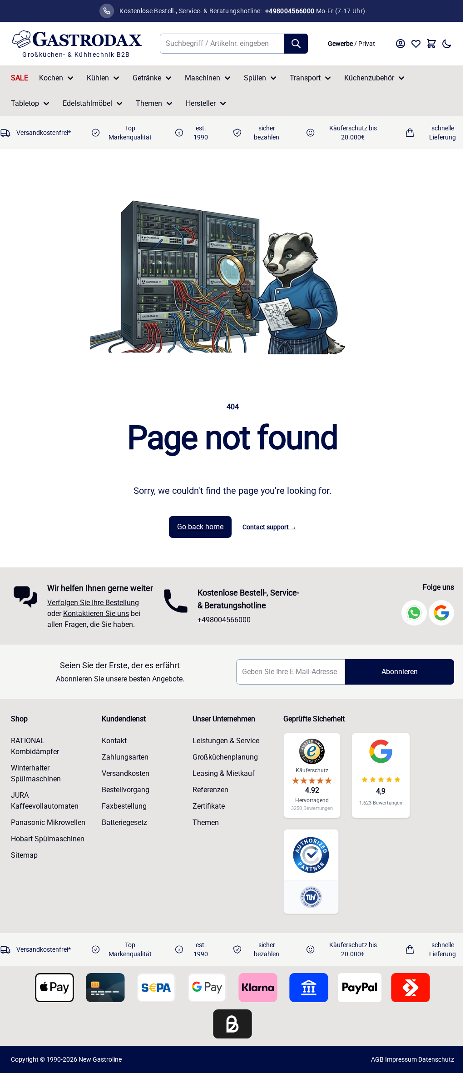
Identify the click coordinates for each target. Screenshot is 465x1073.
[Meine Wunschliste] (416, 43)
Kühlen (98, 78)
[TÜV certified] (311, 897)
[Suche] (296, 44)
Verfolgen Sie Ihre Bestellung (93, 602)
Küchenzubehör (369, 78)
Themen (149, 103)
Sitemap (24, 855)
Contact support (269, 527)
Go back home (200, 526)
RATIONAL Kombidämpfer (35, 746)
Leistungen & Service (226, 740)
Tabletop (25, 103)
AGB (377, 1059)
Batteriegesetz (124, 822)
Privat (366, 43)
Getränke (147, 78)
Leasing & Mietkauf (224, 773)
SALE (19, 78)
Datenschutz (436, 1059)
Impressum (401, 1059)
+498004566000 (224, 620)
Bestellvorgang (125, 789)
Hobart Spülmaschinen (47, 839)
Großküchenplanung (225, 757)
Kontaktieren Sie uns (96, 613)
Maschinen (202, 78)
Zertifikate (209, 806)
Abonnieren (399, 671)
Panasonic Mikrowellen (48, 822)
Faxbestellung (124, 806)
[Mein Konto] (400, 43)
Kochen (51, 78)
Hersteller (201, 103)
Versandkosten (125, 773)
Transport (305, 78)
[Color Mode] (447, 43)
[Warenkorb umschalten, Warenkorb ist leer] (431, 43)
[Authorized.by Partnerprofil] (311, 855)
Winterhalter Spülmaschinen (36, 773)
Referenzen (210, 789)
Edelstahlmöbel (87, 103)
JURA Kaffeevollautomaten (45, 800)
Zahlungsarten (125, 757)
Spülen (255, 78)
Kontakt (114, 740)
